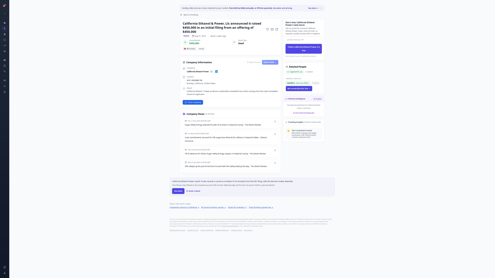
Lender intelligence (206, 230)
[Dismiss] (321, 8)
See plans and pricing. (282, 8)
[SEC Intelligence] (4, 40)
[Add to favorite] (267, 29)
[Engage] (4, 80)
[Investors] (4, 51)
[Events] (4, 28)
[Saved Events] (4, 65)
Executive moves (236, 230)
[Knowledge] (4, 267)
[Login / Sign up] (4, 273)
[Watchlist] (4, 60)
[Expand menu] (4, 13)
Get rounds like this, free (297, 88)
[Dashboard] (4, 23)
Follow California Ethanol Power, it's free (304, 49)
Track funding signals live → (261, 207)
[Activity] (4, 71)
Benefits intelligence (222, 230)
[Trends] (4, 86)
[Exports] (4, 91)
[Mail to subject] (272, 29)
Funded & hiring (192, 230)
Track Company (194, 102)
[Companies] (4, 34)
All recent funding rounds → (213, 207)
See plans (178, 191)
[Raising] (4, 45)
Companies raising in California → (184, 207)
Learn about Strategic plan (304, 113)
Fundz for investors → (237, 207)
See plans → (313, 8)
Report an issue (254, 62)
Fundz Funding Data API (230, 226)
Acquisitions (248, 230)
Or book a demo (193, 191)
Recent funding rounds (177, 230)
